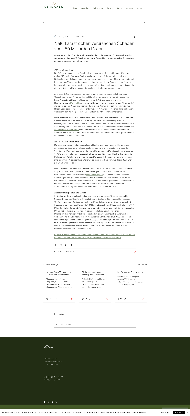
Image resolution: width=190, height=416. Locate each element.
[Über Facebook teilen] (55, 245)
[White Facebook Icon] (49, 402)
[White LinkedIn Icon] (45, 402)
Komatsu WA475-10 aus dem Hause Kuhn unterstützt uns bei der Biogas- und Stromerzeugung (59, 273)
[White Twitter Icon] (52, 402)
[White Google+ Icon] (56, 402)
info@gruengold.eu (52, 379)
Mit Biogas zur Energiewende (130, 272)
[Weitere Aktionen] (134, 36)
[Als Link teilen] (71, 245)
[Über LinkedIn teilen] (66, 245)
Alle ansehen (142, 264)
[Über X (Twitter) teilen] (61, 245)
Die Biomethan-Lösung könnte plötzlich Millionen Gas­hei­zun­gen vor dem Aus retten (94, 273)
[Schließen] (187, 412)
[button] (144, 22)
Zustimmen (179, 412)
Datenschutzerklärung (138, 412)
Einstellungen (165, 412)
